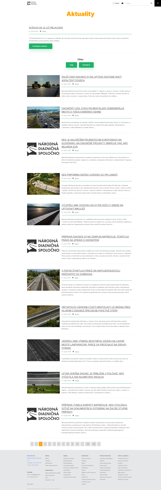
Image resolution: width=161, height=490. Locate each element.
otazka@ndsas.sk (35, 474)
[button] (122, 3)
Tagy (71, 65)
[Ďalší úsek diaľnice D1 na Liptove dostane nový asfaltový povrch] (43, 86)
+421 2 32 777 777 (37, 462)
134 (88, 444)
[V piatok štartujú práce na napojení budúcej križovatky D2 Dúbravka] (43, 280)
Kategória (86, 65)
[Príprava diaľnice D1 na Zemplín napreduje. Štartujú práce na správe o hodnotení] (43, 246)
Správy (44, 31)
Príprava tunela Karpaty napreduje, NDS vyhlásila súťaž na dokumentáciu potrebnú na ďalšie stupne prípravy (95, 408)
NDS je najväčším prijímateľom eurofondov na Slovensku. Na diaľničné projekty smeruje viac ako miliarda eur (95, 143)
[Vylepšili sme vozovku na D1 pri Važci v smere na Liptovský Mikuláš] (43, 214)
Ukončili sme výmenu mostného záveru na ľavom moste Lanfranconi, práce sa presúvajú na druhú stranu (94, 344)
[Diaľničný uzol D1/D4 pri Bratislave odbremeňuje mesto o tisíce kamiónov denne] (43, 117)
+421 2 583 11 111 (33, 477)
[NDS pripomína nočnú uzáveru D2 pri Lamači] (43, 184)
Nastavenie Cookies (123, 479)
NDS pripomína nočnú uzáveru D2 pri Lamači (89, 174)
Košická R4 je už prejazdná (46, 27)
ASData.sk (58, 488)
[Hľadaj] (151, 3)
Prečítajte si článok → (41, 46)
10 (77, 444)
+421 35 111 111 (34, 465)
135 (94, 444)
